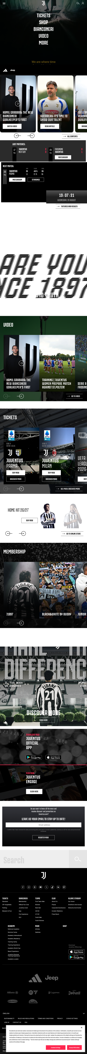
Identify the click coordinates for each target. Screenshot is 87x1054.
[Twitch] (64, 887)
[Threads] (34, 887)
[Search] (78, 4)
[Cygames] (54, 993)
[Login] (83, 4)
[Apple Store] (53, 757)
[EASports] (33, 993)
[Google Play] (34, 757)
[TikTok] (52, 887)
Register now (43, 837)
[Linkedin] (58, 887)
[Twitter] (46, 887)
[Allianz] (13, 993)
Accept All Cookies (74, 1047)
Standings (36, 179)
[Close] (81, 1027)
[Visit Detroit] (74, 992)
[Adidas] (5, 70)
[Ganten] (33, 1001)
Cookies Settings (55, 1047)
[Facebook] (23, 887)
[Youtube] (40, 887)
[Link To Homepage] (43, 3)
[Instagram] (29, 887)
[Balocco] (13, 1001)
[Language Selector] (84, 1014)
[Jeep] (13, 70)
